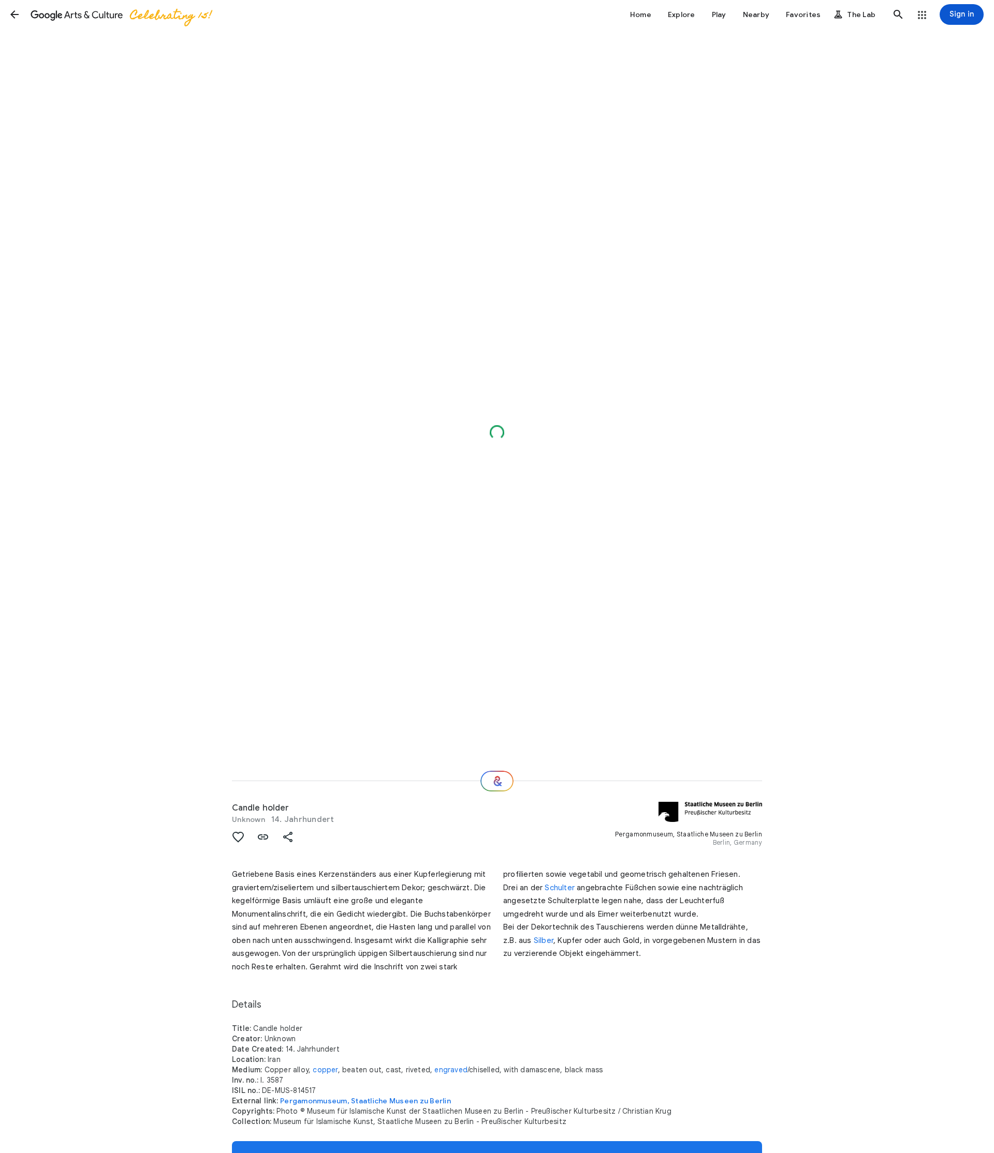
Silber (543, 940)
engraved (450, 1069)
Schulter (560, 887)
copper (325, 1069)
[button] (14, 14)
